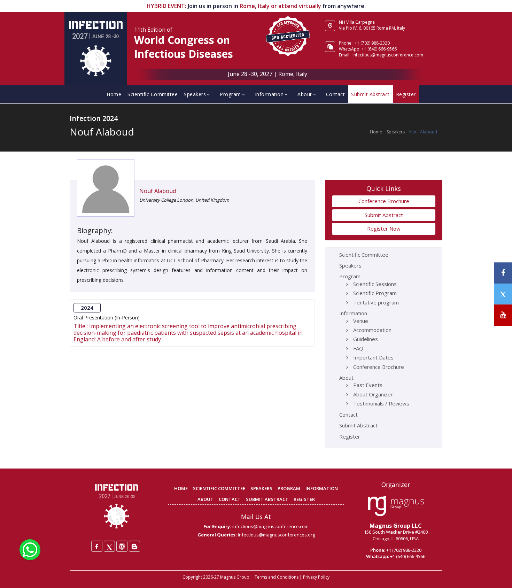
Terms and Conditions (276, 577)
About (304, 94)
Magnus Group (234, 577)
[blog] (134, 546)
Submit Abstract (370, 94)
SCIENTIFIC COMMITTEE (219, 488)
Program (230, 94)
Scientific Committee (152, 94)
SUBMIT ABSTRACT (267, 499)
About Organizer (373, 394)
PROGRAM (289, 488)
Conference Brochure (383, 201)
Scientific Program (375, 292)
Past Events (367, 384)
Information (269, 94)
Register (406, 94)
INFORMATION (321, 488)
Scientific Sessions (375, 283)
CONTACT (230, 499)
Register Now (384, 228)
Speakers (195, 94)
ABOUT (205, 499)
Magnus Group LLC (396, 525)
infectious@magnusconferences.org (276, 535)
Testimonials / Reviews (381, 403)
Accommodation (372, 329)
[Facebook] (96, 546)
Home (114, 94)
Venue (360, 320)
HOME (181, 488)
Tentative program (376, 302)
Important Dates (373, 357)
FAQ (358, 348)
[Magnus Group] (396, 506)
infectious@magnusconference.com (387, 55)
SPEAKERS (261, 488)
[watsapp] (30, 549)
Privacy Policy (316, 577)
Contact (335, 94)
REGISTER (304, 499)
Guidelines (365, 338)
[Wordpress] (121, 546)
